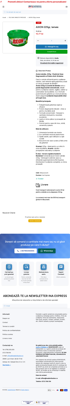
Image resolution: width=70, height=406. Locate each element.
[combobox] (35, 12)
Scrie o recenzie (35, 221)
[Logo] (35, 7)
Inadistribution (12, 390)
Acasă (4, 17)
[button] (66, 7)
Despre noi (6, 318)
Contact (5, 322)
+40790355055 (27, 251)
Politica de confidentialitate (11, 330)
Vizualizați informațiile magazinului (51, 63)
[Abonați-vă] (65, 306)
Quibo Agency (25, 390)
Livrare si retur (7, 338)
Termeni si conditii (8, 326)
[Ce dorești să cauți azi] (4, 12)
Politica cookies (8, 334)
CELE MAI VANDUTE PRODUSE (17, 17)
